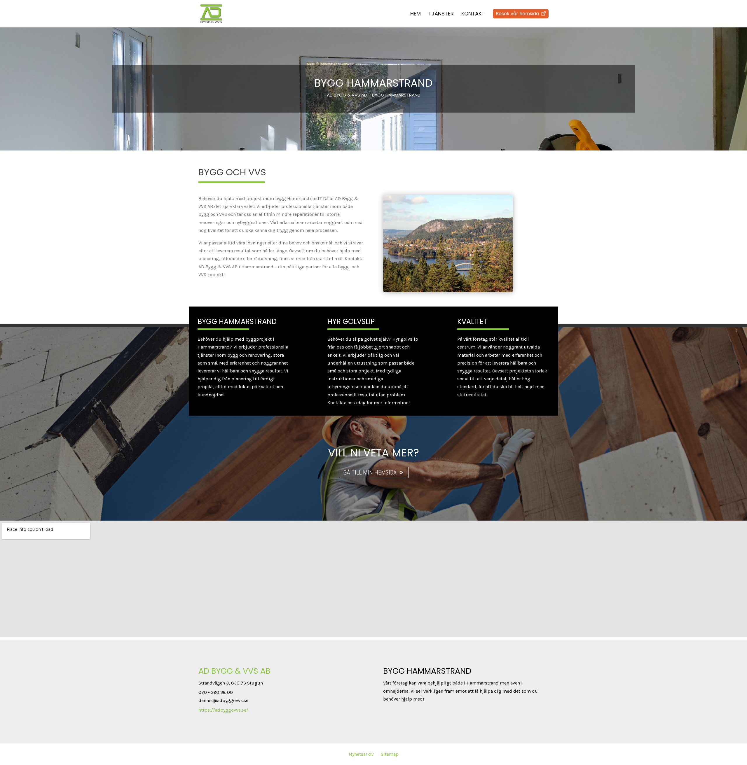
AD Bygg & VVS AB (234, 671)
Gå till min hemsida (370, 472)
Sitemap (390, 754)
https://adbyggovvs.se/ (223, 710)
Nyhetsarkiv (361, 754)
